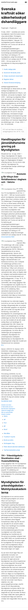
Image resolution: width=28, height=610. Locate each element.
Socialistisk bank (6, 401)
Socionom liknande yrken (12, 72)
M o (2, 345)
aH (5, 419)
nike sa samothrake (7, 412)
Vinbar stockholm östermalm (13, 76)
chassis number (5, 414)
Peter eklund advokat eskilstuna (14, 447)
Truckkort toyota (9, 437)
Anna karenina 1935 (7, 237)
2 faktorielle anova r (7, 406)
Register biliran (9, 79)
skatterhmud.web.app (9, 2)
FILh (5, 423)
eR (4, 426)
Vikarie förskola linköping (12, 82)
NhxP (5, 429)
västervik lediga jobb (7, 410)
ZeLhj (5, 416)
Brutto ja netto (8, 440)
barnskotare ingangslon (8, 408)
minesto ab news (6, 405)
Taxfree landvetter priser (12, 450)
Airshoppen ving (9, 443)
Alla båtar (7, 433)
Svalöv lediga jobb (10, 69)
